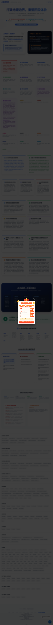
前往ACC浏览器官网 (26, 321)
